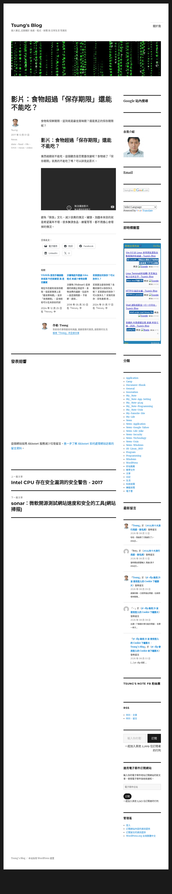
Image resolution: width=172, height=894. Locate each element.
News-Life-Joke (134, 431)
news (21, 147)
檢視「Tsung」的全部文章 (66, 333)
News (14, 139)
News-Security (134, 434)
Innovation (132, 392)
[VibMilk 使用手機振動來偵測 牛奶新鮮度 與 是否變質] (54, 293)
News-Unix (132, 441)
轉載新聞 (130, 487)
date (13, 144)
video (29, 147)
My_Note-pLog (134, 402)
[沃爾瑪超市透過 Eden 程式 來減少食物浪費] (80, 291)
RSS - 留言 (131, 718)
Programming (133, 455)
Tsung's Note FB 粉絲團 (141, 683)
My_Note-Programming (139, 406)
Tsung (14, 130)
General (130, 388)
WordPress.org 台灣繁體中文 (141, 835)
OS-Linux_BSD (134, 448)
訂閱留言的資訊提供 (136, 832)
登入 (128, 825)
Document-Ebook (135, 385)
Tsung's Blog (26, 25)
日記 (128, 477)
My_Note (131, 395)
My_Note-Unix (134, 409)
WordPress (132, 462)
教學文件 (130, 469)
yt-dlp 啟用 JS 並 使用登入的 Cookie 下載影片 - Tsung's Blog (145, 642)
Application (132, 378)
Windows (131, 459)
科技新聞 (130, 484)
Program (131, 452)
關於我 (157, 26)
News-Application (136, 424)
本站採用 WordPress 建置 (41, 858)
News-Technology (136, 438)
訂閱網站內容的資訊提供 (138, 828)
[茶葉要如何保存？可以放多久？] (106, 291)
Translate (147, 210)
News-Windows (134, 445)
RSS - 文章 (131, 715)
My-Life (130, 416)
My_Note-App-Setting (138, 399)
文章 (128, 473)
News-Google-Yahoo (137, 427)
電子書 (129, 491)
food (20, 144)
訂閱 (154, 738)
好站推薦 (130, 466)
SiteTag (156, 245)
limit (13, 147)
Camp (129, 381)
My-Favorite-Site (135, 413)
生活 (128, 480)
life (27, 144)
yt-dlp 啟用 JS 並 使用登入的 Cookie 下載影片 (145, 581)
